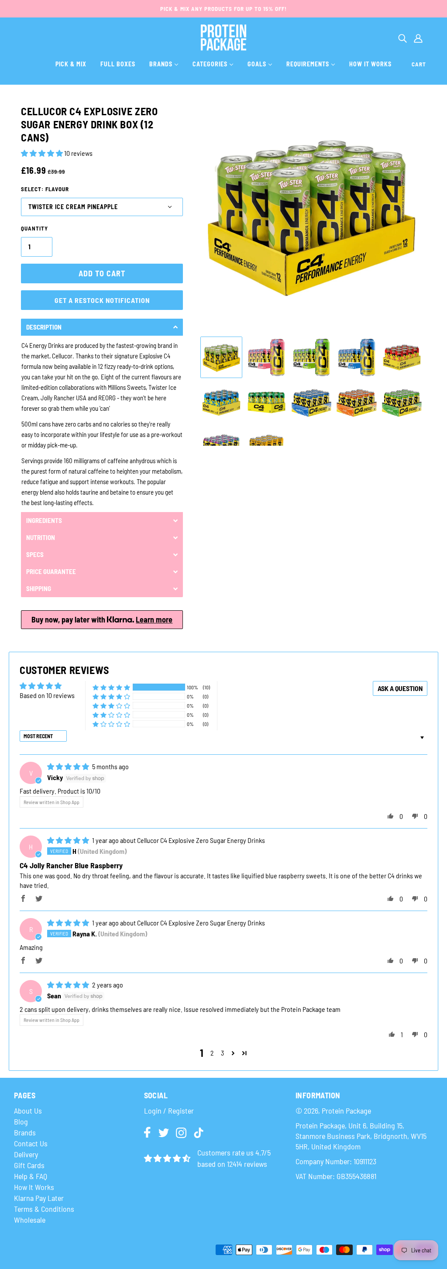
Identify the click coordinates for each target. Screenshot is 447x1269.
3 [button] (222, 1053)
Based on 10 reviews (47, 695)
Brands (25, 1132)
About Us (28, 1110)
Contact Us (31, 1143)
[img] (68, 766)
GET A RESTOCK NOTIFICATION (102, 300)
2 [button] (212, 1053)
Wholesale (29, 1219)
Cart (419, 64)
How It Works (34, 1187)
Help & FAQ (30, 1176)
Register (181, 1110)
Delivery (26, 1154)
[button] (42, 153)
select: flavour (45, 189)
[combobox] (402, 37)
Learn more (154, 619)
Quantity (34, 228)
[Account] (418, 37)
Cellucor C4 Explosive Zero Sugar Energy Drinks (201, 840)
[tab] (102, 327)
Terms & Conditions (44, 1209)
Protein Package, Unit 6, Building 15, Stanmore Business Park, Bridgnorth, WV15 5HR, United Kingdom (361, 1136)
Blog (21, 1121)
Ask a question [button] (400, 688)
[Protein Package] (224, 36)
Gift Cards (29, 1165)
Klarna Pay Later (39, 1198)
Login (153, 1110)
